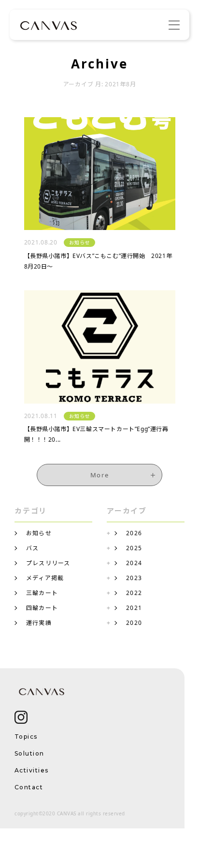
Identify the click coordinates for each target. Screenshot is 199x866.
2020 (134, 623)
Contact (28, 787)
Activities (31, 770)
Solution (29, 753)
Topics (26, 736)
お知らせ (39, 533)
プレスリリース (48, 563)
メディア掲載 (45, 578)
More (99, 475)
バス (32, 548)
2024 (134, 563)
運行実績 (39, 623)
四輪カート (42, 608)
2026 (134, 533)
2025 (134, 548)
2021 (134, 608)
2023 (134, 578)
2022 (134, 593)
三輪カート (42, 593)
